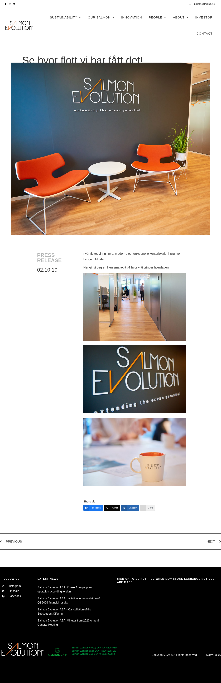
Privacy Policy (212, 654)
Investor (204, 17)
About (179, 17)
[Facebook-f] (5, 4)
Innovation (131, 17)
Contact (204, 33)
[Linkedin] (14, 4)
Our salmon (99, 17)
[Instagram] (10, 4)
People (155, 17)
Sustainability (63, 17)
